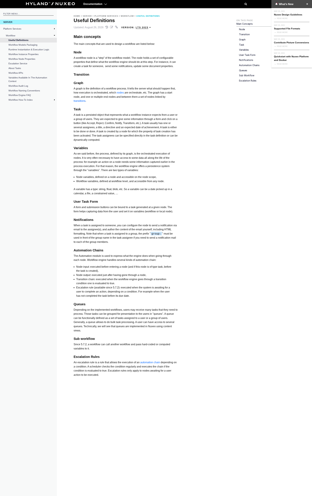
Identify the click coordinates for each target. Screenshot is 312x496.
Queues (243, 70)
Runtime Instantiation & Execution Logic (28, 49)
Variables (244, 49)
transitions (79, 100)
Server (7, 22)
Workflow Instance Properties (23, 54)
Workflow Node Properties (21, 59)
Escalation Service (17, 63)
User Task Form (247, 55)
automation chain (150, 362)
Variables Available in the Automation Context (27, 79)
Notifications (246, 60)
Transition (244, 34)
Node (242, 29)
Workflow (10, 35)
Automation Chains (249, 65)
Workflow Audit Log (18, 86)
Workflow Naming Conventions (24, 90)
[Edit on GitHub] (112, 27)
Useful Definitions (18, 40)
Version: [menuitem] (134, 27)
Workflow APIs (15, 73)
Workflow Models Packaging (22, 44)
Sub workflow (246, 75)
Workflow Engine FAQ (19, 95)
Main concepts (244, 23)
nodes (120, 92)
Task (241, 44)
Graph (242, 39)
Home (77, 16)
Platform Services (12, 28)
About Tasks (14, 68)
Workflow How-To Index (20, 100)
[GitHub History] (107, 27)
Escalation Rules (247, 80)
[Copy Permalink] (117, 27)
